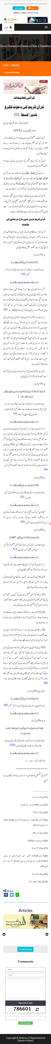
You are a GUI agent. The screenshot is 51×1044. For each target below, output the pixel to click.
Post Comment (25, 1023)
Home (5, 65)
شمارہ (6, 27)
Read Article (25, 949)
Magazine (15, 65)
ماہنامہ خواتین (19, 8)
